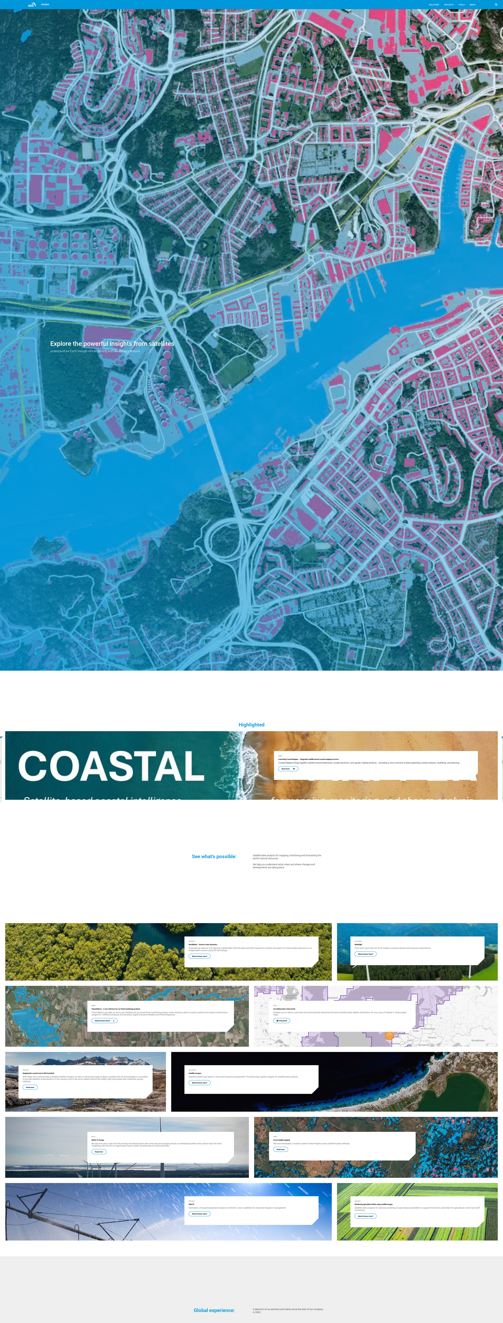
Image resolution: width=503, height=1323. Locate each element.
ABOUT (473, 5)
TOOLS (461, 5)
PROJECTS (448, 5)
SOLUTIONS (434, 5)
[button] (496, 4)
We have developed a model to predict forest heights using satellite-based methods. (311, 1143)
